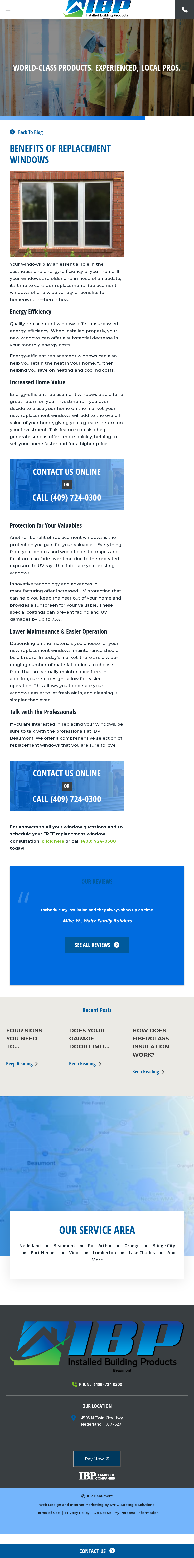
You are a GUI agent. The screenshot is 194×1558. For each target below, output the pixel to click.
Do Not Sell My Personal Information (126, 1513)
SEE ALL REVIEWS (92, 945)
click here (53, 841)
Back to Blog (30, 132)
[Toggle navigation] (8, 9)
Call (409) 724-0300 (67, 497)
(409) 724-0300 (98, 841)
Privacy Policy (77, 1513)
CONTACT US (92, 1551)
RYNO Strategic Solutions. (132, 1505)
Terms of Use (48, 1513)
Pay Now (95, 1458)
